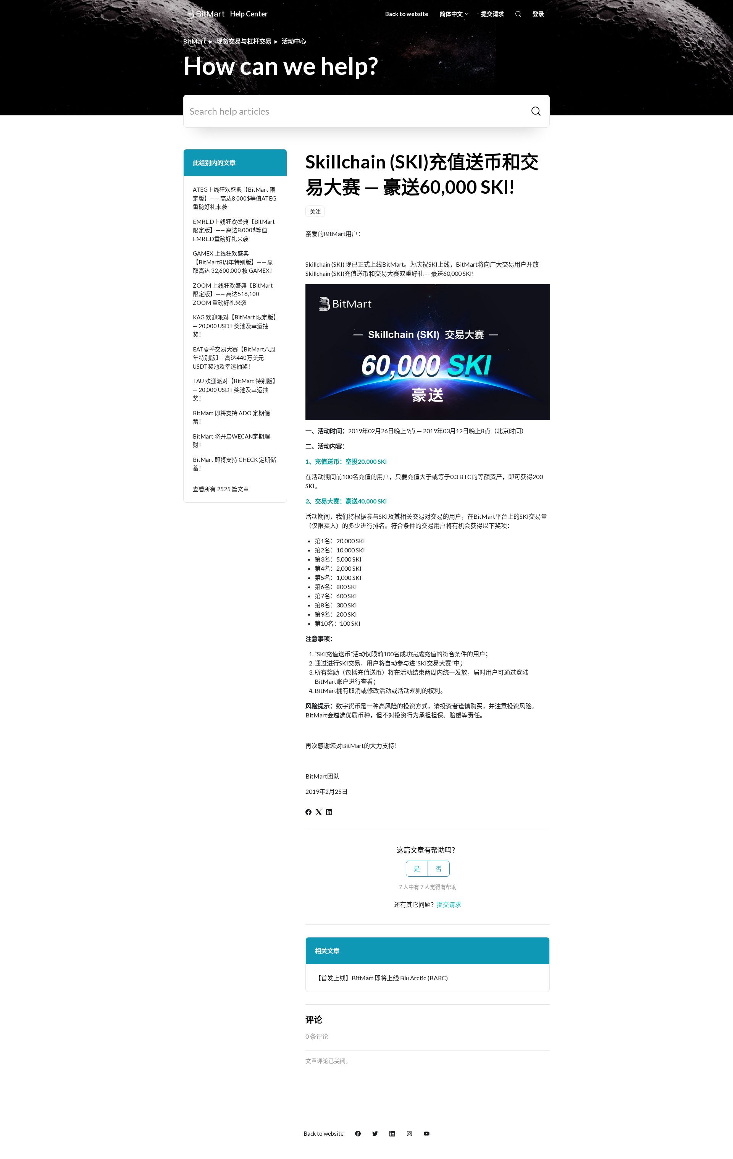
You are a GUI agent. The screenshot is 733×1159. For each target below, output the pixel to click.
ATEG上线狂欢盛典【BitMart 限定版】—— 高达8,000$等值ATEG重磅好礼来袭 (234, 198)
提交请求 (492, 13)
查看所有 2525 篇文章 (221, 489)
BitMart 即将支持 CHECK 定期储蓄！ (234, 464)
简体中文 (452, 13)
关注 (315, 211)
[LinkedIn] (329, 812)
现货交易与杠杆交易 (243, 41)
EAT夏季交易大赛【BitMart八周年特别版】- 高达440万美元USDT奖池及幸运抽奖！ (234, 358)
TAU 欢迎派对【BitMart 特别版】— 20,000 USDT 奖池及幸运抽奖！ (234, 389)
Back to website (406, 13)
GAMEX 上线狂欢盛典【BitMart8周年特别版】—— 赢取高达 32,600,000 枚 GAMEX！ (234, 262)
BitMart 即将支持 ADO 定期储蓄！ (231, 417)
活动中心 (294, 41)
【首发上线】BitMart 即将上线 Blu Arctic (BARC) (381, 977)
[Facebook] (308, 812)
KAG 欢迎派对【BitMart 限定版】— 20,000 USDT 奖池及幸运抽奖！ (234, 326)
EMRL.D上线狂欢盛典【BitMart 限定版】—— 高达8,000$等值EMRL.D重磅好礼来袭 (234, 230)
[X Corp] (319, 812)
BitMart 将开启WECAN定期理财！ (231, 440)
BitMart (194, 41)
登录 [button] (538, 13)
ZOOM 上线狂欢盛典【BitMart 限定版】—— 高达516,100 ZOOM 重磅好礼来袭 (233, 294)
